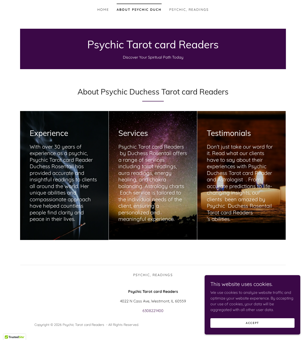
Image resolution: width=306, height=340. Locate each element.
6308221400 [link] (153, 310)
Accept (252, 323)
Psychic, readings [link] (189, 9)
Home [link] (103, 9)
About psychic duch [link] (139, 9)
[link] (153, 47)
